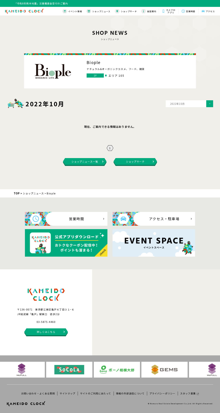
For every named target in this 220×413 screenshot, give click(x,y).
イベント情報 (75, 11)
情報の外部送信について (130, 393)
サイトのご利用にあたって (95, 393)
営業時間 (190, 11)
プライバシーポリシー (162, 393)
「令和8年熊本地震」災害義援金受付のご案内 (41, 3)
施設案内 (151, 11)
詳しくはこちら (46, 332)
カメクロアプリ (170, 11)
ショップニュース (101, 11)
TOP (17, 193)
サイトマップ (67, 393)
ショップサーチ (129, 11)
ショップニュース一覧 (85, 161)
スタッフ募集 (188, 393)
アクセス (210, 11)
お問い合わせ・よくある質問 (38, 393)
